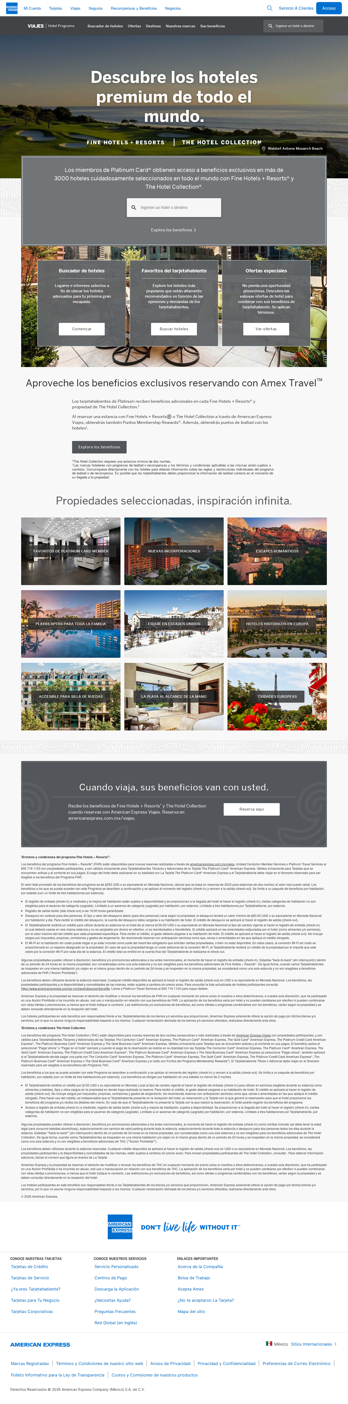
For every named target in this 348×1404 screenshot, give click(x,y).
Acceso (329, 8)
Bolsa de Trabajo (194, 1277)
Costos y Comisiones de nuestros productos (155, 1374)
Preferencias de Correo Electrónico (297, 1363)
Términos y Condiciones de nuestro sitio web (99, 1363)
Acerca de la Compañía (200, 1266)
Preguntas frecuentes (115, 1311)
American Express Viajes (253, 1035)
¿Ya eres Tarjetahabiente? (35, 1289)
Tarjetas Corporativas (32, 1311)
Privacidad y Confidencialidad (227, 1363)
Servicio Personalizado (117, 1266)
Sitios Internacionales (311, 1344)
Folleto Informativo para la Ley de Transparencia (57, 1374)
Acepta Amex (191, 1289)
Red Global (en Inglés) (116, 1322)
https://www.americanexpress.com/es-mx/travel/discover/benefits (65, 988)
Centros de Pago (111, 1277)
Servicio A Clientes (296, 8)
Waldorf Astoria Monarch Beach (295, 148)
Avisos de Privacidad (170, 1363)
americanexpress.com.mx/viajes (212, 864)
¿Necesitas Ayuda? (113, 1300)
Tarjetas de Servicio (30, 1277)
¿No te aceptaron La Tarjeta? (206, 1300)
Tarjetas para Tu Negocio (35, 1300)
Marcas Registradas (30, 1363)
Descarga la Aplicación (117, 1289)
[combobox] (299, 25)
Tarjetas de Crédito (29, 1266)
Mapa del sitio (191, 1311)
